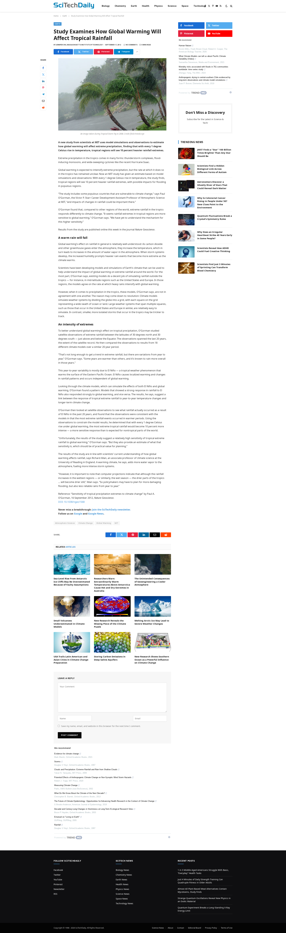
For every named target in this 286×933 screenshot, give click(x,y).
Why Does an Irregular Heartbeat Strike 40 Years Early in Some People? (214, 235)
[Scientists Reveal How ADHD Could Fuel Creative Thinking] (186, 252)
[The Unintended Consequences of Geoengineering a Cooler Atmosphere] (153, 564)
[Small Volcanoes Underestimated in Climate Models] (72, 606)
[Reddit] (43, 107)
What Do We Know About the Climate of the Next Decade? (79, 793)
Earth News (121, 879)
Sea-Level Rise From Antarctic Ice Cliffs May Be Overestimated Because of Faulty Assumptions (72, 581)
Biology (106, 6)
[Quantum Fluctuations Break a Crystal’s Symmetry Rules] (186, 219)
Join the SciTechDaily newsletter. (111, 509)
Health (145, 6)
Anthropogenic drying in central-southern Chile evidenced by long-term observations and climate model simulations (204, 78)
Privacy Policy (211, 927)
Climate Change (85, 523)
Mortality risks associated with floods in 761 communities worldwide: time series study (203, 68)
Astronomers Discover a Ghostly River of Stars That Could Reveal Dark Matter (212, 185)
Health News (122, 884)
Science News (122, 893)
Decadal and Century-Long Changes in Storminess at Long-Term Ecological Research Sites (93, 809)
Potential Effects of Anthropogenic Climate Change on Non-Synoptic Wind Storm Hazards (92, 777)
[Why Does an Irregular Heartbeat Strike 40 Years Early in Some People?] (186, 235)
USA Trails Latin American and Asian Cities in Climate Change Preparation (71, 659)
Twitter (57, 874)
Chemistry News (124, 874)
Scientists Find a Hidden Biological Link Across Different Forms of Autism (212, 169)
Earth (134, 6)
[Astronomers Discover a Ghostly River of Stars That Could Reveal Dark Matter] (186, 185)
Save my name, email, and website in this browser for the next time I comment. (101, 726)
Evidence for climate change (66, 754)
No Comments (131, 45)
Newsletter (59, 889)
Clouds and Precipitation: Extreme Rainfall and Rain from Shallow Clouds (85, 769)
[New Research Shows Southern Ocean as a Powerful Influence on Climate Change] (153, 642)
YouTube (58, 879)
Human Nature (185, 45)
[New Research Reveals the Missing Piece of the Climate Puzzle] (112, 606)
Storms (57, 761)
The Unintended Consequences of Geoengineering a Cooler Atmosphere (152, 581)
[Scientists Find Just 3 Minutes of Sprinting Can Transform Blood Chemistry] (186, 268)
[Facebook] (43, 68)
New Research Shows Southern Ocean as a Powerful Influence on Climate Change (152, 659)
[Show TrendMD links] (169, 837)
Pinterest (58, 884)
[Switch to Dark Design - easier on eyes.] (226, 6)
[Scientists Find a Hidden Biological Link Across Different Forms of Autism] (186, 169)
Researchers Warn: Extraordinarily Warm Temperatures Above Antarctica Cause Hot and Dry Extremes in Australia (112, 584)
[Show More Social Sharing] (137, 51)
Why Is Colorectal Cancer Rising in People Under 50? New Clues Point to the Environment (212, 202)
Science (172, 6)
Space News (122, 898)
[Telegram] (43, 94)
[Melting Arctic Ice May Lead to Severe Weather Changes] (153, 606)
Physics (158, 6)
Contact (180, 927)
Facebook (58, 870)
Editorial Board (194, 927)
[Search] (231, 6)
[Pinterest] (43, 88)
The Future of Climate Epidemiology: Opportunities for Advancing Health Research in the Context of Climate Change (104, 801)
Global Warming (103, 523)
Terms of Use (226, 927)
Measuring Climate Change (65, 785)
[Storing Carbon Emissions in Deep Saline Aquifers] (112, 642)
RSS (55, 893)
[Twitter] (43, 74)
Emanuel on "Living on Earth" (67, 817)
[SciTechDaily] (74, 6)
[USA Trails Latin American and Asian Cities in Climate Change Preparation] (72, 642)
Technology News (124, 903)
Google (78, 513)
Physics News (122, 889)
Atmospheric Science (65, 523)
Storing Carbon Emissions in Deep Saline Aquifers (109, 658)
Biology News (122, 870)
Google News (96, 513)
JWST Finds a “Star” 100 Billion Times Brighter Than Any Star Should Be (214, 152)
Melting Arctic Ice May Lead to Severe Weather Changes (152, 622)
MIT (116, 523)
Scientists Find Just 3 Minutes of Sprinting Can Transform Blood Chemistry (213, 267)
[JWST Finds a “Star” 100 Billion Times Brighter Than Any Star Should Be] (186, 153)
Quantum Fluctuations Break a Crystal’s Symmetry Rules (214, 217)
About (170, 927)
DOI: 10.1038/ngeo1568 (71, 501)
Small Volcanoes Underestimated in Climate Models (69, 623)
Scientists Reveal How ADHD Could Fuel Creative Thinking (213, 250)
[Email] (43, 101)
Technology (199, 6)
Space (185, 6)
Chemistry (120, 6)
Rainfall (57, 825)
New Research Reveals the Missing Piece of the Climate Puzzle (110, 623)
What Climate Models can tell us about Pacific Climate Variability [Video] (202, 57)
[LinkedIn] (43, 81)
